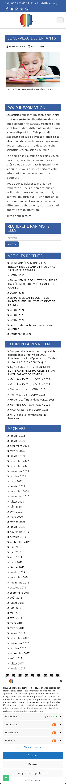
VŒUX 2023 (17, 315)
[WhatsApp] (16, 8)
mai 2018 (15, 613)
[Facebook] (6, 8)
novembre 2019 (19, 532)
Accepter (33, 755)
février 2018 (17, 628)
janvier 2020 (17, 526)
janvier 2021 (17, 486)
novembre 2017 (19, 643)
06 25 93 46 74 (20, 3)
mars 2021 (16, 481)
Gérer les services (32, 747)
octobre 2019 (18, 537)
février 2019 (17, 567)
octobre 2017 (18, 648)
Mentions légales (33, 780)
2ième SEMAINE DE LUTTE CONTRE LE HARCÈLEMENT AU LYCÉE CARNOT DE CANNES (32, 284)
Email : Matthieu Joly (44, 3)
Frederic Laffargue (21, 399)
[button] (61, 681)
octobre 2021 (18, 476)
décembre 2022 (19, 461)
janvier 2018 (17, 633)
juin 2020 (16, 506)
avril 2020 (16, 511)
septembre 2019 (20, 542)
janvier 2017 (17, 668)
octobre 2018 (18, 587)
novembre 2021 (19, 471)
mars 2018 (16, 623)
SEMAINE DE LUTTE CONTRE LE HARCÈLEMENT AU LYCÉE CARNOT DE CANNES (31, 301)
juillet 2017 (17, 663)
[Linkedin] (11, 8)
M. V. (13, 414)
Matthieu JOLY (19, 379)
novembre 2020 (19, 496)
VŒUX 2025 (17, 292)
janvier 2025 (17, 440)
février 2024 (17, 451)
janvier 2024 (17, 456)
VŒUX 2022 (17, 320)
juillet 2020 (17, 501)
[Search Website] (26, 8)
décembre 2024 (19, 445)
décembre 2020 (19, 491)
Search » (11, 244)
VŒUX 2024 (17, 310)
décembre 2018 (19, 577)
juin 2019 (15, 547)
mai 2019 (15, 552)
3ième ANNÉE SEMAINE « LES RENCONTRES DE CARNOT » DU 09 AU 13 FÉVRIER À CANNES (31, 267)
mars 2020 (16, 516)
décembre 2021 (19, 466)
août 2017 (16, 658)
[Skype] (21, 8)
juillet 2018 (17, 602)
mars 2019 (16, 562)
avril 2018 (16, 617)
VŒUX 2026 (17, 275)
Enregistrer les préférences (33, 773)
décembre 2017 (19, 638)
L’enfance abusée (21, 333)
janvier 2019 (17, 572)
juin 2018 (15, 607)
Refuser (33, 764)
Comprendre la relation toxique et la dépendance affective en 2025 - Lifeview (31, 355)
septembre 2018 (20, 592)
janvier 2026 (17, 435)
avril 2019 (16, 557)
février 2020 (17, 521)
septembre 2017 (20, 653)
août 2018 (16, 597)
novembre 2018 (19, 582)
